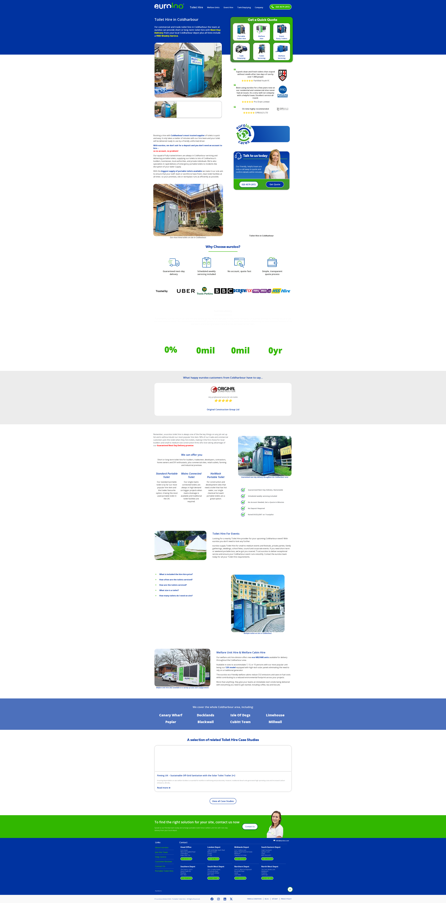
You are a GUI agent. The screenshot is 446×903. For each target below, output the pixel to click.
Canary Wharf (170, 715)
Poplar (170, 722)
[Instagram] (218, 899)
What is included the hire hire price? (176, 574)
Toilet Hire (196, 7)
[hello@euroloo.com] (274, 840)
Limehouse (275, 715)
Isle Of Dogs (240, 715)
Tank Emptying (244, 7)
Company (259, 7)
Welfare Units (213, 7)
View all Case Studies (223, 801)
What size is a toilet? (169, 590)
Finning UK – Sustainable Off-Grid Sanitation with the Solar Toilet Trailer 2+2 (196, 775)
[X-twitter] (231, 899)
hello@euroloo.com (282, 841)
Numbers (158, 891)
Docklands (205, 715)
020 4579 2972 (283, 6)
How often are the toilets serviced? (176, 579)
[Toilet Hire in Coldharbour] (180, 559)
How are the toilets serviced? (173, 585)
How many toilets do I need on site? (176, 595)
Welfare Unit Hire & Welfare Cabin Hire (240, 652)
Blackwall (206, 722)
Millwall (275, 722)
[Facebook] (212, 899)
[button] (157, 70)
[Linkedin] (225, 899)
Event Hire (228, 7)
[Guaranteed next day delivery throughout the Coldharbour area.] (265, 456)
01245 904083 (186, 859)
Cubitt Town (240, 722)
